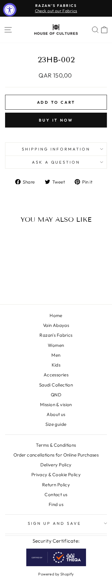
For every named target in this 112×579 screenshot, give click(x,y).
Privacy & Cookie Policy (56, 474)
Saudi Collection (56, 385)
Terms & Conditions (56, 445)
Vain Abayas (56, 325)
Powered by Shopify (55, 574)
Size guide (55, 424)
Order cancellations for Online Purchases (56, 455)
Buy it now (56, 120)
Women (56, 345)
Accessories (56, 375)
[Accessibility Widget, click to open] (9, 9)
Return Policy (56, 485)
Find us (56, 504)
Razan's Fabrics (55, 335)
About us (56, 414)
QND (56, 395)
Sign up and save (54, 523)
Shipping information (56, 149)
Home (56, 315)
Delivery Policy (55, 465)
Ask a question (56, 162)
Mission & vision (56, 404)
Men (55, 355)
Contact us (56, 494)
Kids (56, 365)
